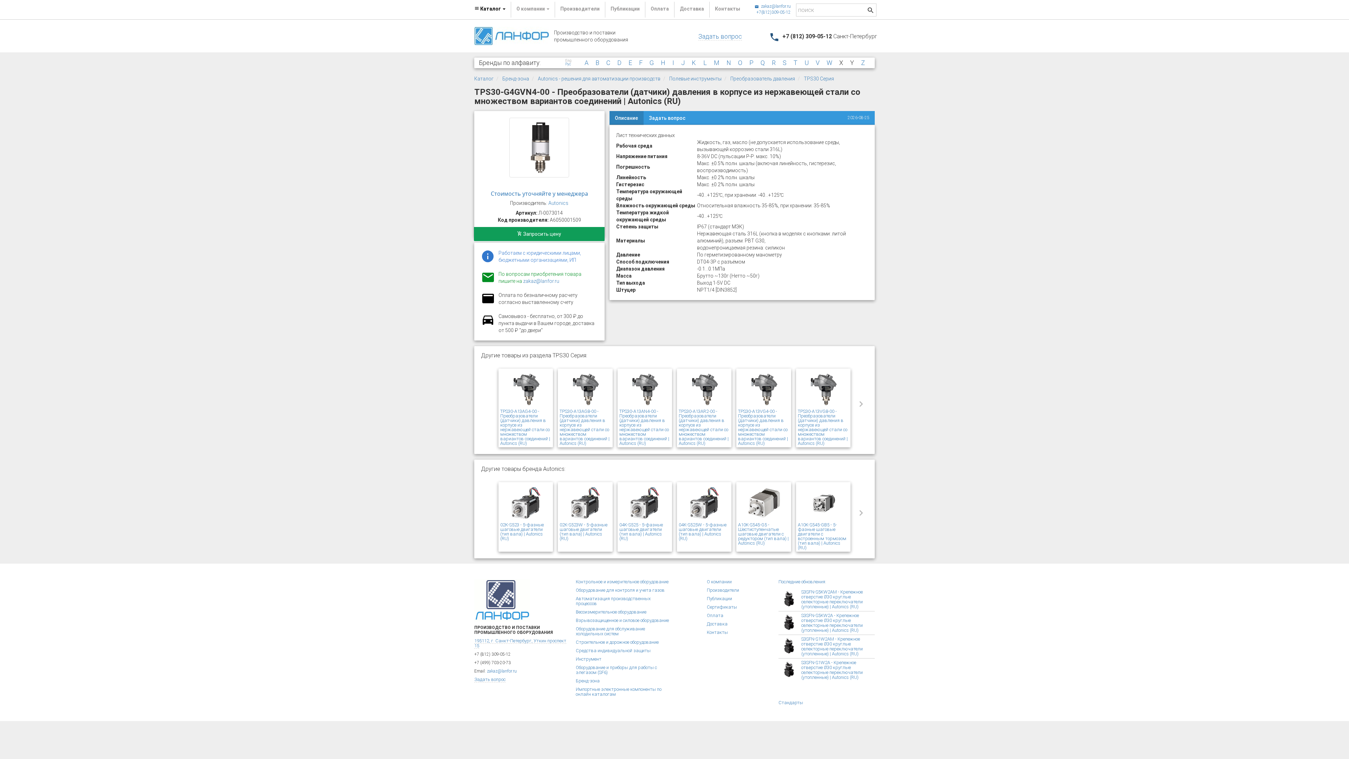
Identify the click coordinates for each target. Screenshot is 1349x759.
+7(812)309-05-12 (773, 12)
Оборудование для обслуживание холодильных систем (610, 631)
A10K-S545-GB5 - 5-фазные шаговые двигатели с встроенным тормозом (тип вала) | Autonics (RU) (822, 536)
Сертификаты (722, 607)
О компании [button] (531, 9)
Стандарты (790, 702)
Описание (626, 118)
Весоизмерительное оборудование (611, 612)
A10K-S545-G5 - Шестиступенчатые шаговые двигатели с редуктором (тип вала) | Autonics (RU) (763, 534)
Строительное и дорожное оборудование (617, 642)
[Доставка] (488, 324)
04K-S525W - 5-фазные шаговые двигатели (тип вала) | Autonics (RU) (702, 531)
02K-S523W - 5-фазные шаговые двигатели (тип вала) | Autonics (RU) (583, 531)
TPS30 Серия (819, 79)
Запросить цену (541, 234)
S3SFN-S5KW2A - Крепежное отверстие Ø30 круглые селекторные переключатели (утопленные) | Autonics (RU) (832, 623)
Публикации (625, 9)
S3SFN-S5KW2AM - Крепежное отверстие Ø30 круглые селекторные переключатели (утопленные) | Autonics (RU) (832, 599)
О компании (719, 581)
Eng (568, 61)
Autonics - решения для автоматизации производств (599, 79)
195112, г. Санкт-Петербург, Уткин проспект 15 (520, 643)
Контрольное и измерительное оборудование (622, 581)
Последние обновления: (802, 581)
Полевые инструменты (695, 79)
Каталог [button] (490, 9)
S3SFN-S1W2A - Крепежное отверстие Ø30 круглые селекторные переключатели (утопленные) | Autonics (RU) (832, 670)
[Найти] (870, 11)
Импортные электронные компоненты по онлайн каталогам (619, 692)
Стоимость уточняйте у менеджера (539, 193)
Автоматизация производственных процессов (613, 601)
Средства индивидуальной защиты (613, 650)
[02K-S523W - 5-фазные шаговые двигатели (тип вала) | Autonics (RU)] (585, 503)
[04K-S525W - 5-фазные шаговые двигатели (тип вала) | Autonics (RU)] (704, 503)
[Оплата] (488, 303)
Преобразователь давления (762, 79)
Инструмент (588, 659)
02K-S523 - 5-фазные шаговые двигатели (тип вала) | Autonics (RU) (522, 531)
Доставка (692, 9)
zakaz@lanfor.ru (775, 6)
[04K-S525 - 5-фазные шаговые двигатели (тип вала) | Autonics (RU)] (644, 503)
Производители (580, 9)
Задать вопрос (720, 36)
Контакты (727, 9)
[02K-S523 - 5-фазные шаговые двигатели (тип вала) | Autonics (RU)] (525, 503)
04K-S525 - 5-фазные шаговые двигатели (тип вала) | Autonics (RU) (641, 531)
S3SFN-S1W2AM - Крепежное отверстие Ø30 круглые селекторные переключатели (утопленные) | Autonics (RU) (832, 646)
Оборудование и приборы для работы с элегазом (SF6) (616, 670)
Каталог (484, 79)
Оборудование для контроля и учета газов (620, 590)
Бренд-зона (515, 79)
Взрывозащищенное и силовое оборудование (622, 620)
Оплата (660, 9)
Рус (568, 64)
